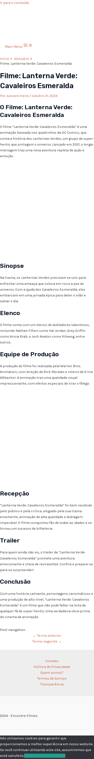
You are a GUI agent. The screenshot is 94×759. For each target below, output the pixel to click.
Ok (26, 756)
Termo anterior (47, 636)
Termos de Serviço (52, 678)
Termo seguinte (47, 641)
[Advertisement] (47, 210)
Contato (51, 661)
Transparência (52, 684)
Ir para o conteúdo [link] (14, 3)
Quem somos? (51, 673)
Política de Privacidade (52, 667)
